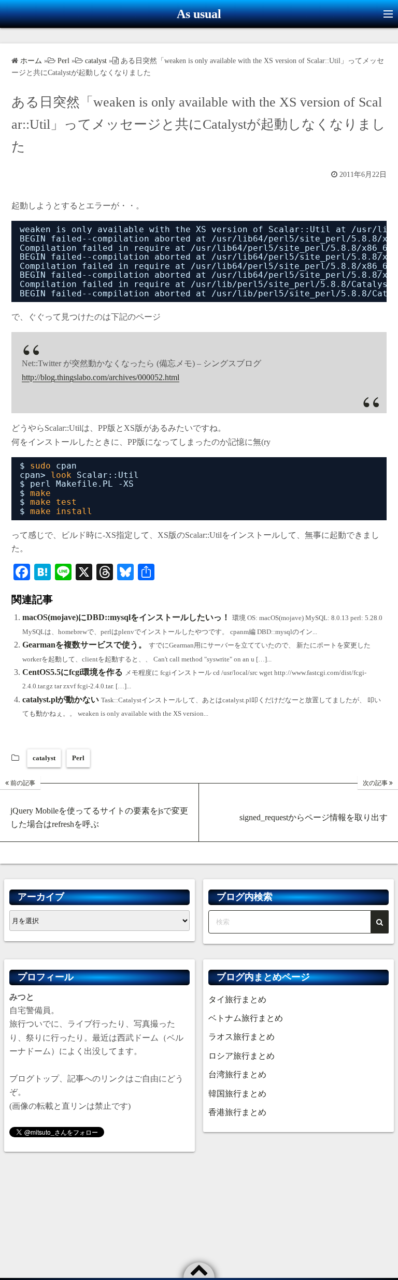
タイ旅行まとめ (237, 999)
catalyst (44, 758)
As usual (199, 14)
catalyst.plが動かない (60, 699)
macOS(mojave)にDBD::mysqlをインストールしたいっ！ (126, 617)
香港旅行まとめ (237, 1112)
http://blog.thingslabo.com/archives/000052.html (100, 377)
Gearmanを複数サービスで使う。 (84, 644)
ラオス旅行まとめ (241, 1036)
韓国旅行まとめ (237, 1093)
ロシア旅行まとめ (241, 1055)
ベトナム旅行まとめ (245, 1018)
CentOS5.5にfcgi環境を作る (72, 672)
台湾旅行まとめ (237, 1074)
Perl (78, 758)
